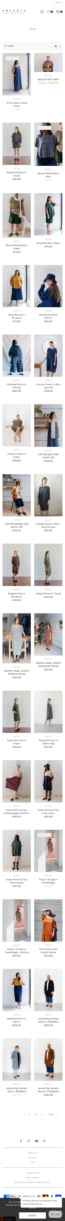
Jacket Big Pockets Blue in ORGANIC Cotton (16, 1091)
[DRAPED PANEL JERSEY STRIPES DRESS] (17, 638)
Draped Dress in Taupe (48, 593)
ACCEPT (32, 1215)
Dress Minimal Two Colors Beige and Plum (16, 811)
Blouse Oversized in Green (17, 247)
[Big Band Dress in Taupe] (17, 144)
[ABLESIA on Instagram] (28, 1141)
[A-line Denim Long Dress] (17, 74)
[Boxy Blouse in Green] (48, 214)
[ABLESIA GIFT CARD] (48, 62)
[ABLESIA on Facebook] (21, 1141)
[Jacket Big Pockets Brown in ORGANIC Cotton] (48, 1059)
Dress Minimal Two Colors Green (16, 881)
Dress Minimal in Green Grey (48, 742)
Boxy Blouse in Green (48, 242)
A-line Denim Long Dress (16, 104)
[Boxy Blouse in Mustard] (17, 286)
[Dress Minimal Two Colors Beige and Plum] (17, 781)
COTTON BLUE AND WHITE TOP (48, 456)
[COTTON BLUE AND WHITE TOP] (48, 425)
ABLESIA (16, 99)
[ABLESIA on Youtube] (36, 1141)
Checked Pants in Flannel (16, 386)
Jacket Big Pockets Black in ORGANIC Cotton (48, 1021)
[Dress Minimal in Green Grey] (48, 712)
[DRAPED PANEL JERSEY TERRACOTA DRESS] (48, 634)
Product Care (32, 1172)
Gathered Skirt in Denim (16, 1020)
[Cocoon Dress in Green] (17, 425)
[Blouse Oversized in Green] (17, 215)
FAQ (32, 1162)
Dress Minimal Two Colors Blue (48, 811)
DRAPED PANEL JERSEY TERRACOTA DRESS (48, 664)
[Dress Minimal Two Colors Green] (17, 851)
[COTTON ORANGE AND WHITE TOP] (17, 495)
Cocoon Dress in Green (16, 455)
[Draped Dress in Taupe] (48, 565)
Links (58, 2)
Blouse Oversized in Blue (48, 175)
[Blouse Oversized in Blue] (48, 144)
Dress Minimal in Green (16, 742)
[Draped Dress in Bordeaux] (17, 565)
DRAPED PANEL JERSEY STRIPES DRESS (16, 672)
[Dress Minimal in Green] (17, 712)
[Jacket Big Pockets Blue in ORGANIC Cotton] (17, 1059)
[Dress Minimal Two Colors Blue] (48, 781)
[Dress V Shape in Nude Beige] (48, 851)
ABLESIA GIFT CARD (48, 79)
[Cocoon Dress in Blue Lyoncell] (48, 356)
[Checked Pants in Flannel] (17, 356)
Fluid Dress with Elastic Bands (48, 951)
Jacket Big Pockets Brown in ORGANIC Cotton (48, 1091)
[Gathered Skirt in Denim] (17, 990)
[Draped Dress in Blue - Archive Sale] (48, 495)
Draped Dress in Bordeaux (17, 595)
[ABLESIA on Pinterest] (44, 1141)
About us (32, 1153)
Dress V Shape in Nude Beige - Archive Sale (16, 952)
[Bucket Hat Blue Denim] (48, 286)
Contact (32, 1157)
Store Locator (32, 1177)
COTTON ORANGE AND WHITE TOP (17, 525)
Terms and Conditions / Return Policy (32, 1182)
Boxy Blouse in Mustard (17, 316)
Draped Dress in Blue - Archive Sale (48, 525)
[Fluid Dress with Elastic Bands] (48, 920)
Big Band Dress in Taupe (17, 174)
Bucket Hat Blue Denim (48, 316)
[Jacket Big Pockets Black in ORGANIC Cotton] (48, 990)
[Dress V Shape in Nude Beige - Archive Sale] (17, 920)
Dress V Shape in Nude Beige (48, 881)
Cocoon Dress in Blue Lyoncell (48, 386)
